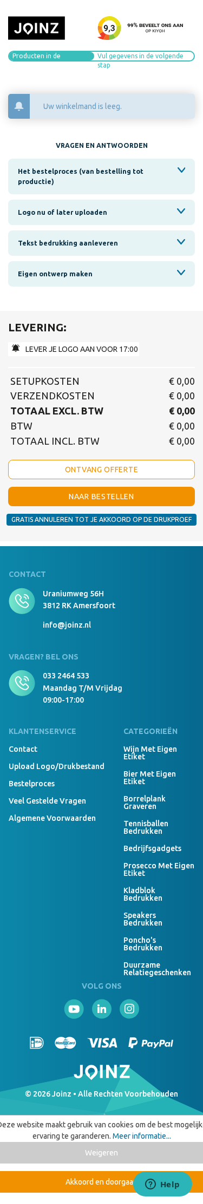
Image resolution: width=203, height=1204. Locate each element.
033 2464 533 (66, 675)
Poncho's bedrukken (142, 944)
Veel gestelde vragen (47, 801)
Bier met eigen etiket (149, 778)
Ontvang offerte (102, 469)
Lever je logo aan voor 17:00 (81, 349)
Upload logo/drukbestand (56, 766)
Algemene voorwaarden (52, 818)
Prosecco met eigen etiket (158, 869)
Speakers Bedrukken (142, 919)
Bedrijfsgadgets (152, 848)
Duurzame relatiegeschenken (157, 969)
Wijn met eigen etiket (150, 753)
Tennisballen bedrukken (145, 827)
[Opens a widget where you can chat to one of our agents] (162, 1185)
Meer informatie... (142, 1136)
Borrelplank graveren (144, 802)
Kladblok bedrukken (142, 894)
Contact (23, 749)
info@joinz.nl (67, 625)
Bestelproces (32, 783)
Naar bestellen (101, 496)
